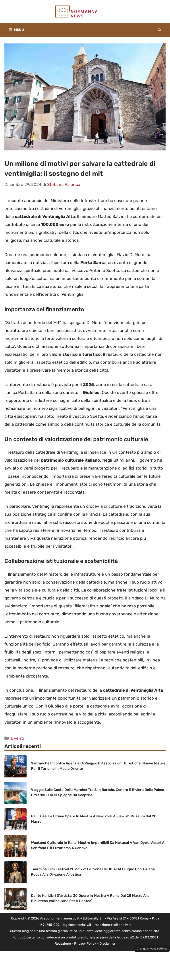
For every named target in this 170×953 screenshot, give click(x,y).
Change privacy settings (152, 948)
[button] (159, 30)
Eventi (17, 738)
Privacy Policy (85, 944)
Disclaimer (107, 944)
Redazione (63, 944)
